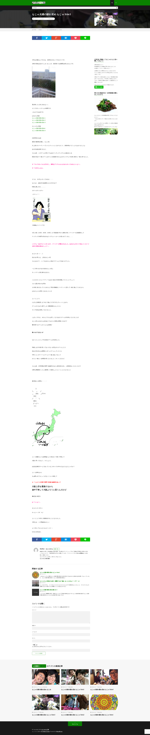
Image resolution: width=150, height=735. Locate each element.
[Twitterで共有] (46, 38)
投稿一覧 (56, 549)
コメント (34, 609)
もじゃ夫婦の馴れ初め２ (39, 120)
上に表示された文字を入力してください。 (42, 646)
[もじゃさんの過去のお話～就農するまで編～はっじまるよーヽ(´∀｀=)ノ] (35, 583)
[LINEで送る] (85, 38)
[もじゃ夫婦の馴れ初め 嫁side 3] (35, 592)
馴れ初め (51, 18)
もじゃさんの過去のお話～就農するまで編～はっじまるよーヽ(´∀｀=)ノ (60, 581)
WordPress (59, 731)
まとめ (41, 686)
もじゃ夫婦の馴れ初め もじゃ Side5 (72, 689)
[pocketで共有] (75, 38)
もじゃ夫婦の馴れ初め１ (39, 118)
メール (34, 631)
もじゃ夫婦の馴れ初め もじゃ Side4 (101, 689)
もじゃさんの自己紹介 (45, 558)
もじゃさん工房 (45, 729)
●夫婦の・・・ (44, 18)
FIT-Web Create (45, 731)
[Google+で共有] (56, 38)
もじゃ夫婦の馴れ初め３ (39, 122)
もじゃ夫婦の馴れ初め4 (38, 128)
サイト (33, 638)
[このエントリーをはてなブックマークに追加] (66, 38)
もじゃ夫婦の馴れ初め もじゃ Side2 (72, 715)
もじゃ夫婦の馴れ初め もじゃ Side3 (43, 715)
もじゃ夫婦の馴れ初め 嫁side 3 (48, 589)
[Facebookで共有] (37, 38)
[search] (117, 8)
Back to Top (75, 724)
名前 (34, 625)
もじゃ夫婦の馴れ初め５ (39, 130)
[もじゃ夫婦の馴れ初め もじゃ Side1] (35, 574)
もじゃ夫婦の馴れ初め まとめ (41, 689)
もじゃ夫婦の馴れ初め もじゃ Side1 (50, 572)
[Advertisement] (60, 49)
